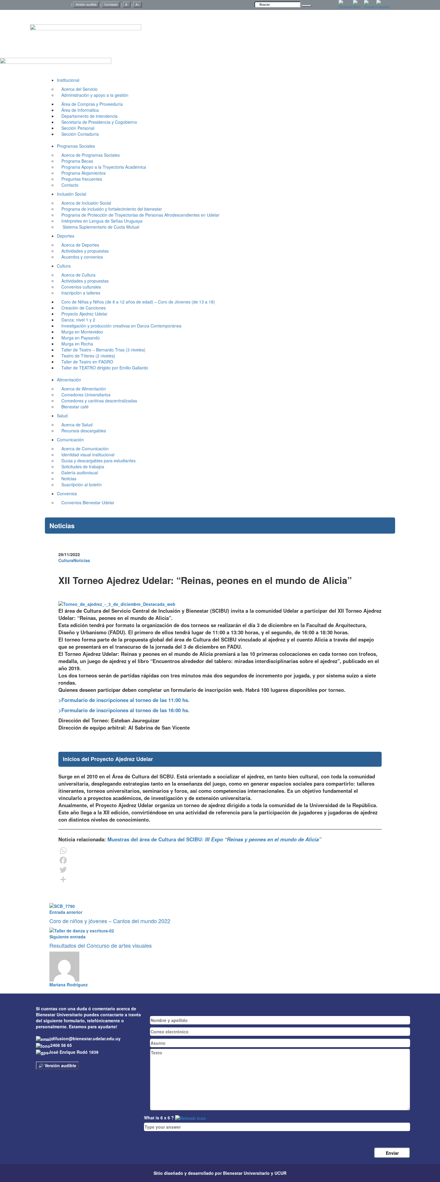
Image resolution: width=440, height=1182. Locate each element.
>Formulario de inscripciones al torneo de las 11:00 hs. (123, 700)
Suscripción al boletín (81, 484)
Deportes (65, 236)
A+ (137, 4)
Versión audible (86, 4)
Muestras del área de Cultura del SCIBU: (213, 839)
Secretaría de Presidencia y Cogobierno (99, 122)
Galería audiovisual (79, 472)
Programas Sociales (76, 146)
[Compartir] (220, 879)
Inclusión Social (71, 194)
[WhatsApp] (220, 850)
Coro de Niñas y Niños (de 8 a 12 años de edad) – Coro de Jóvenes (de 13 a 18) (138, 302)
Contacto (69, 185)
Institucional (68, 80)
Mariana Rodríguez (68, 985)
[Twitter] (220, 870)
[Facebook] (220, 860)
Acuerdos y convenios (82, 257)
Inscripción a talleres (80, 293)
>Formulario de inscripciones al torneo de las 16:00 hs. (123, 710)
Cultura (64, 266)
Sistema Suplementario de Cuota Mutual (100, 227)
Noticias (81, 560)
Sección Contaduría (80, 134)
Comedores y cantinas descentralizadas (99, 401)
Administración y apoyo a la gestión (94, 95)
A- (126, 4)
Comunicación (70, 440)
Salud (62, 416)
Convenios (67, 493)
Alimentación (69, 380)
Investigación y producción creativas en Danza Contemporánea (121, 326)
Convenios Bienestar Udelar (87, 502)
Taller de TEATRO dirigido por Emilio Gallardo (104, 368)
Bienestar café (75, 407)
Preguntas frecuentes (81, 179)
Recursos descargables (83, 431)
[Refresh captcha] (190, 1118)
